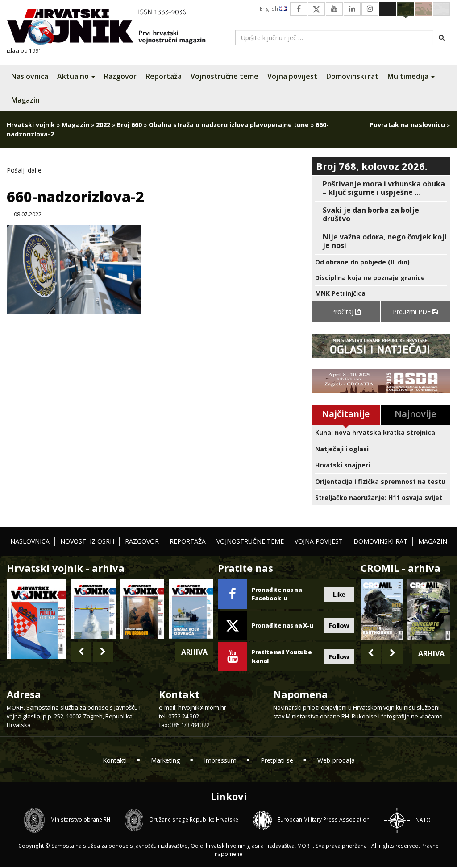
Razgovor (120, 76)
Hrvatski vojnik (31, 124)
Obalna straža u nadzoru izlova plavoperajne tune (229, 124)
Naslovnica (29, 76)
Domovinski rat (352, 76)
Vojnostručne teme (224, 76)
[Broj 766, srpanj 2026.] (93, 608)
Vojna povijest (292, 76)
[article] (381, 188)
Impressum (220, 760)
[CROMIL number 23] (382, 609)
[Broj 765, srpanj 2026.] (142, 608)
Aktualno (74, 76)
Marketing (165, 760)
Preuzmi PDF (412, 311)
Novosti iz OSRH (87, 541)
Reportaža (163, 76)
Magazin (25, 100)
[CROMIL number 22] (428, 609)
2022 (103, 124)
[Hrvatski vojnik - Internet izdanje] (112, 28)
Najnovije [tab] (415, 414)
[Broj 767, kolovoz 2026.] (36, 618)
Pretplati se (277, 760)
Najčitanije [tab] (346, 414)
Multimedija (408, 76)
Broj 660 (129, 124)
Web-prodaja (336, 760)
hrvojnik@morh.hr (202, 707)
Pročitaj (343, 311)
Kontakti (115, 760)
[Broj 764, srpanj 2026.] (191, 608)
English (269, 8)
